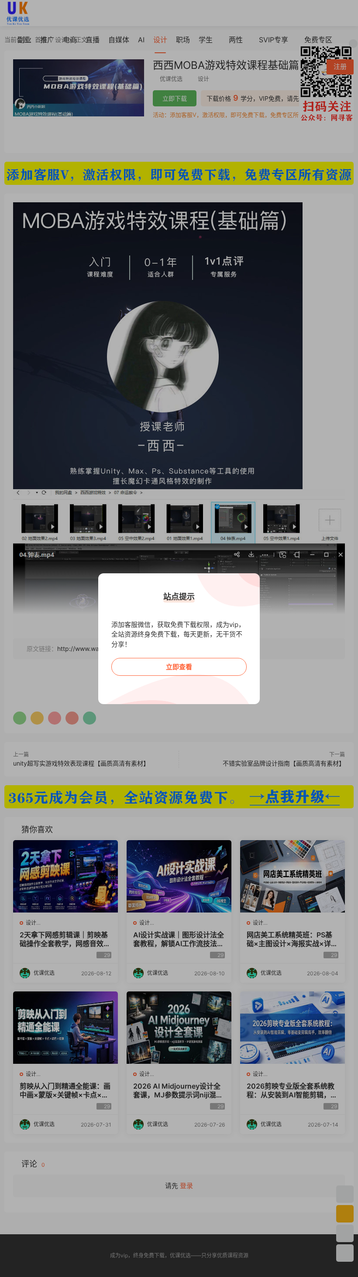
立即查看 (179, 667)
